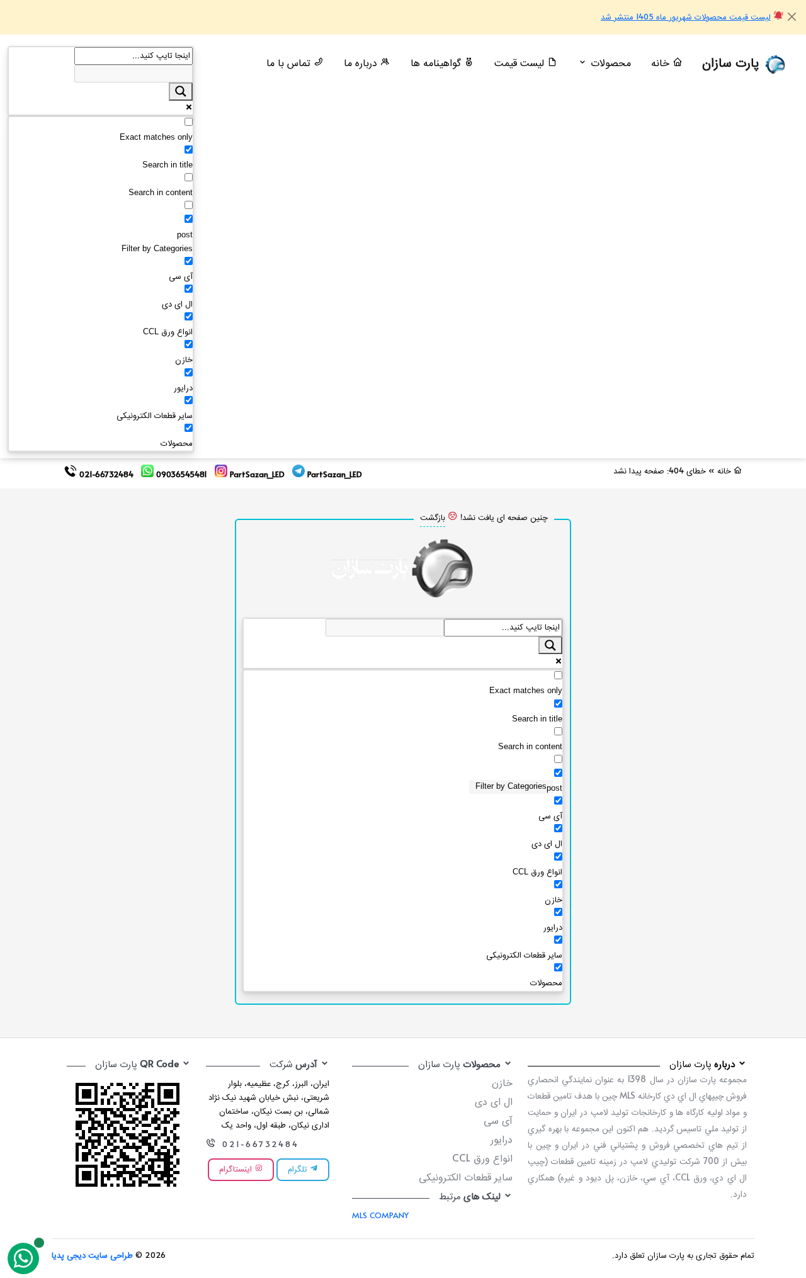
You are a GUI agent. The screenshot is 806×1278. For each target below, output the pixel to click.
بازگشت (432, 518)
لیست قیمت (520, 63)
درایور (502, 1140)
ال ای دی (494, 1102)
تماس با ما (290, 63)
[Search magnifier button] (181, 91)
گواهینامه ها (437, 63)
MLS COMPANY (380, 1216)
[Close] (792, 16)
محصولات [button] (609, 63)
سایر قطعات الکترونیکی (466, 1178)
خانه (662, 63)
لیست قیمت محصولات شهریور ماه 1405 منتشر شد (686, 18)
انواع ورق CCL (482, 1159)
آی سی (498, 1121)
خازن (502, 1083)
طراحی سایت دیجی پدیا (92, 1256)
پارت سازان (732, 64)
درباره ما (362, 63)
